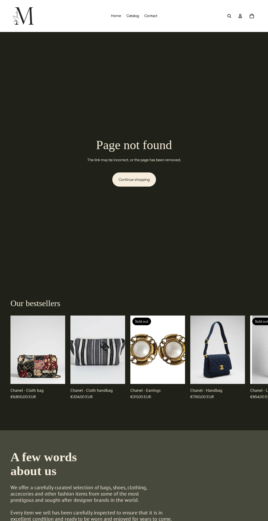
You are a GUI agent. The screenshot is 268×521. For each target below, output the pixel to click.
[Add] (57, 376)
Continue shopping (134, 179)
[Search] (229, 16)
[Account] (240, 16)
